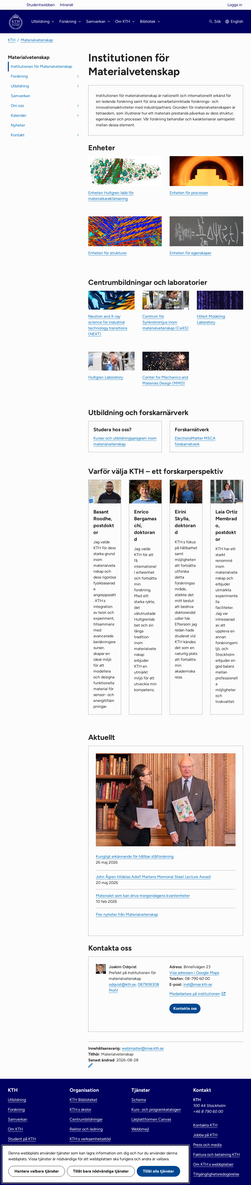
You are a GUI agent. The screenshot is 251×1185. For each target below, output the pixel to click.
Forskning (19, 76)
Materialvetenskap (37, 40)
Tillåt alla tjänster (158, 1171)
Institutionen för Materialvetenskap (41, 66)
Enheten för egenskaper (190, 253)
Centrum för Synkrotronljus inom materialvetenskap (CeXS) (165, 322)
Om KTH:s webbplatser (213, 1164)
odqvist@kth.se (122, 984)
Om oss (17, 105)
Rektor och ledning (86, 1129)
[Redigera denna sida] (90, 1065)
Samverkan (20, 95)
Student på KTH (22, 1139)
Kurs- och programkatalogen (156, 1109)
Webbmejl (140, 1129)
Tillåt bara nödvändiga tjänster (101, 1171)
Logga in (234, 4)
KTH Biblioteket (83, 1099)
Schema (138, 1099)
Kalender (18, 115)
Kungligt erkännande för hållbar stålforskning (135, 856)
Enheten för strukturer (107, 253)
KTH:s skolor (80, 1109)
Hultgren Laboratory (105, 377)
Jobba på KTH (205, 1135)
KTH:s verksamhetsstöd (90, 1139)
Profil (113, 990)
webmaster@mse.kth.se (143, 1048)
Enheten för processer (189, 192)
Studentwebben (40, 4)
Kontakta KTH (205, 1125)
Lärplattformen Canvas (151, 1119)
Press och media (207, 1144)
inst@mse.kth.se (197, 984)
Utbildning (20, 86)
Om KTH (15, 1129)
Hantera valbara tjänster (36, 1171)
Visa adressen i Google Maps (194, 972)
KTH (11, 40)
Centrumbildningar (86, 1119)
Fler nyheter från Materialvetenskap (127, 914)
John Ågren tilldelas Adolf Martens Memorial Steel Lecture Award (153, 876)
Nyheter (18, 125)
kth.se (16, 4)
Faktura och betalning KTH (216, 1154)
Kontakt (18, 135)
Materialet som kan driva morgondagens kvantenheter (143, 895)
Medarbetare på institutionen (194, 993)
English (237, 21)
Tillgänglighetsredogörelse (216, 1174)
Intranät (66, 4)
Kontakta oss (185, 1008)
